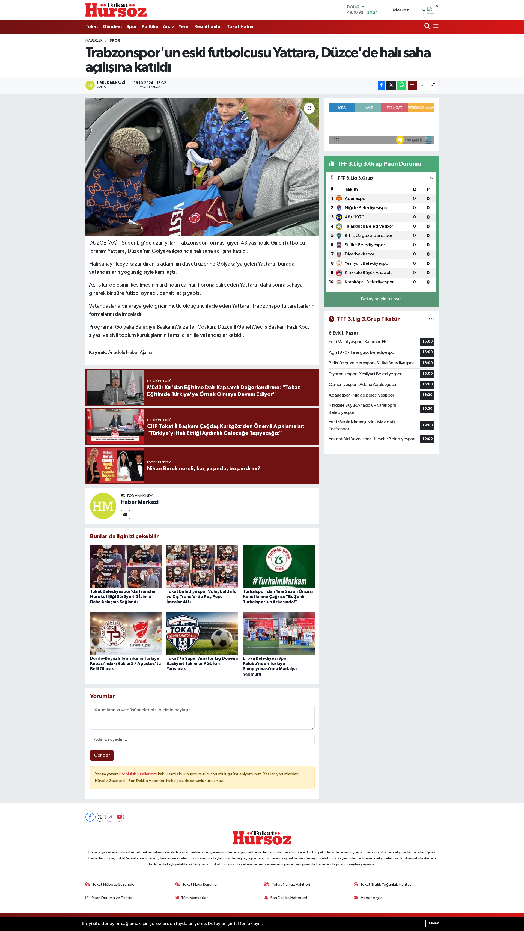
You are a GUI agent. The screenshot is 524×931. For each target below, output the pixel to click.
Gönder (102, 755)
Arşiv (168, 26)
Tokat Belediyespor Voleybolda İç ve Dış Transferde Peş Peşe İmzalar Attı (201, 596)
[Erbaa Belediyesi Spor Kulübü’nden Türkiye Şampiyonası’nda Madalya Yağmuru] (279, 633)
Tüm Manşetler (194, 898)
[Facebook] (89, 817)
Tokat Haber (240, 26)
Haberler (94, 41)
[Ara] (427, 26)
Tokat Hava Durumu (199, 884)
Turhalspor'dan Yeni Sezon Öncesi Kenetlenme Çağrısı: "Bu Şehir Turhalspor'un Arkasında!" (278, 596)
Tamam (433, 923)
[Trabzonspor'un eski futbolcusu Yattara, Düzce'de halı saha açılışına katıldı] (202, 166)
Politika (150, 26)
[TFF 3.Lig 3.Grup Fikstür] (431, 319)
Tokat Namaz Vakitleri (291, 884)
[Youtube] (119, 817)
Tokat (91, 26)
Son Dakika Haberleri (288, 898)
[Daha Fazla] (412, 85)
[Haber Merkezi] (103, 506)
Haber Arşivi (371, 898)
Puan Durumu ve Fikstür (112, 898)
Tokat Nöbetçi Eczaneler (114, 884)
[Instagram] (109, 817)
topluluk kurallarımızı (139, 774)
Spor (131, 26)
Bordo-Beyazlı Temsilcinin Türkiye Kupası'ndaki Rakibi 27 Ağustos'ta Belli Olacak (125, 663)
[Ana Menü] (435, 26)
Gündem (112, 26)
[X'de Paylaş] (391, 85)
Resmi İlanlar (208, 26)
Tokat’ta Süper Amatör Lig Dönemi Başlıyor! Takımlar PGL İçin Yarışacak (202, 663)
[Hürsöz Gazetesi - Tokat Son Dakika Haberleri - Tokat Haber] (116, 9)
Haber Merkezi (140, 502)
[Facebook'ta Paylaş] (381, 85)
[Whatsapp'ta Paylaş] (401, 85)
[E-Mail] (125, 514)
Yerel (184, 26)
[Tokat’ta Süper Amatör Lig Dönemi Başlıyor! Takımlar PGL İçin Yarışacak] (202, 633)
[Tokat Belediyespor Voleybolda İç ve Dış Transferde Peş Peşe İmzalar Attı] (202, 566)
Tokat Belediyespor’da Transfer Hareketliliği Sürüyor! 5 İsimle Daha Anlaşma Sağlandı (123, 596)
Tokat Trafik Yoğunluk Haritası (386, 884)
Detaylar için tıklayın (381, 299)
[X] (99, 817)
